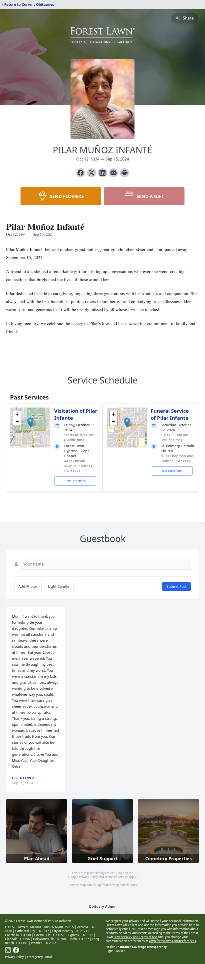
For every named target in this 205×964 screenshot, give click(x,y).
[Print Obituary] (124, 172)
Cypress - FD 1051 (80, 935)
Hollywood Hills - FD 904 (49, 939)
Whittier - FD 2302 (43, 943)
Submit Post (176, 586)
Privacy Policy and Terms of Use (136, 937)
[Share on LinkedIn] (102, 172)
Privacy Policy (88, 877)
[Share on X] (91, 172)
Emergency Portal (39, 957)
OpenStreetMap (108, 885)
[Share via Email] (113, 172)
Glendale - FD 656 (17, 939)
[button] (30, 422)
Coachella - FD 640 (18, 935)
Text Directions (75, 481)
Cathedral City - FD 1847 (32, 931)
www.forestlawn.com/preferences (172, 941)
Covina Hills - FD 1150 (49, 935)
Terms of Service (116, 877)
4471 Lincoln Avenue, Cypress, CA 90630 (78, 465)
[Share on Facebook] (80, 172)
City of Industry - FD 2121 (69, 931)
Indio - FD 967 (79, 939)
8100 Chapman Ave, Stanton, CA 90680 (177, 458)
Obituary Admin (102, 906)
